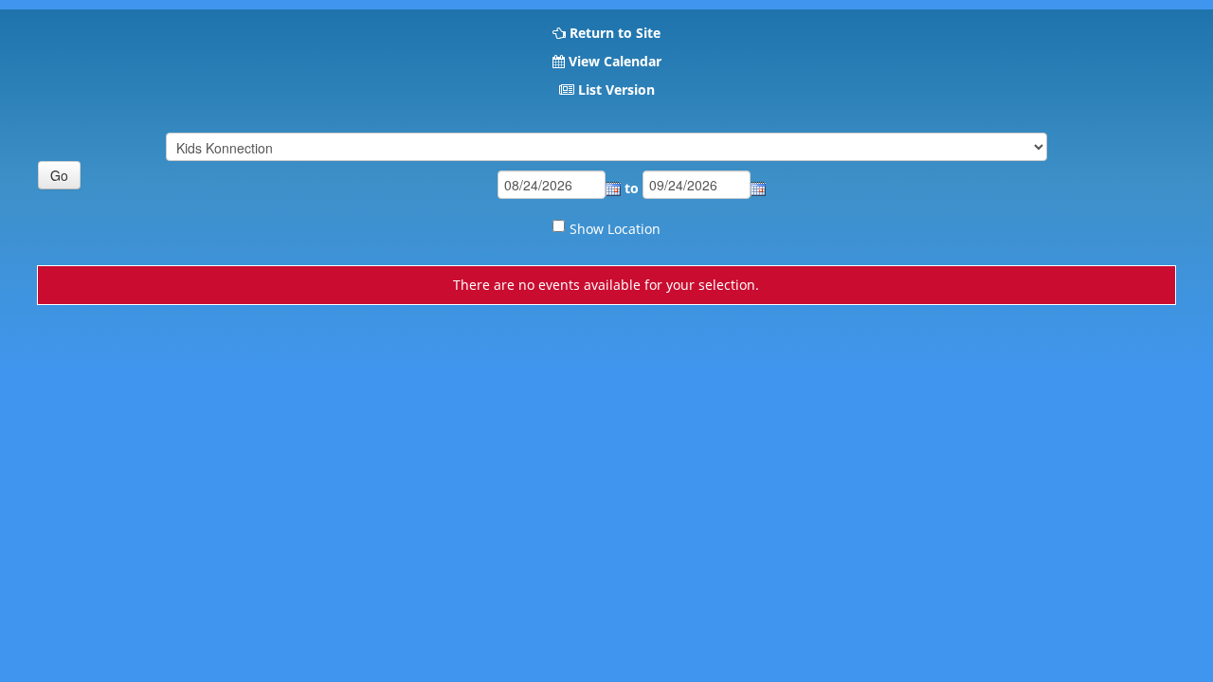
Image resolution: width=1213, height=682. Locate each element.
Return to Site (615, 33)
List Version (616, 90)
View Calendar (615, 61)
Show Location (615, 229)
